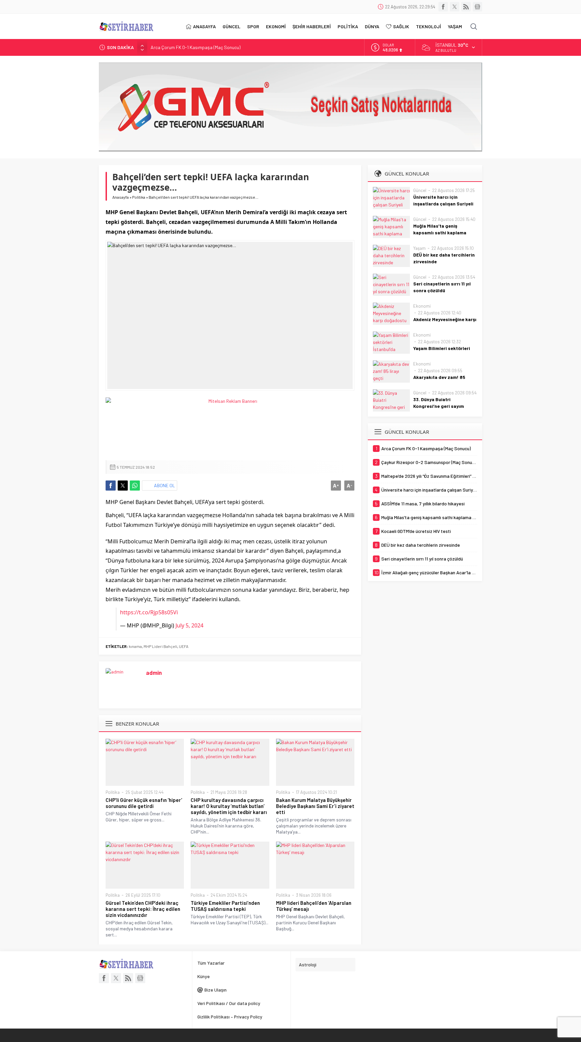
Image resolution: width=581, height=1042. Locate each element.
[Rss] (466, 6)
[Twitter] (454, 6)
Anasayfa (120, 197)
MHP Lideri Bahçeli (160, 646)
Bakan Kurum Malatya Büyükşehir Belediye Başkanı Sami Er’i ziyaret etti (315, 806)
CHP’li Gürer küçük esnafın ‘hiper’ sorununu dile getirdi (144, 803)
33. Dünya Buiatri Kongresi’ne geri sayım (438, 402)
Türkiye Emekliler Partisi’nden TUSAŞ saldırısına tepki (225, 906)
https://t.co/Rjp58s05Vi (149, 612)
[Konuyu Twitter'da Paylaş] (123, 485)
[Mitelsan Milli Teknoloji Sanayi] (230, 425)
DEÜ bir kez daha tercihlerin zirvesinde (444, 258)
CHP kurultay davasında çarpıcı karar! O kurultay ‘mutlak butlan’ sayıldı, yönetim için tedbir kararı (229, 806)
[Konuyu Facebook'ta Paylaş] (111, 485)
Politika (138, 197)
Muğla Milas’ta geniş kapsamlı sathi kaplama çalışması (439, 232)
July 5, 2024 (189, 625)
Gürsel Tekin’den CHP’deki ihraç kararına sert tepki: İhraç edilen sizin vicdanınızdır (143, 909)
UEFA (183, 646)
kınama (135, 646)
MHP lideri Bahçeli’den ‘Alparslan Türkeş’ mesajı (313, 906)
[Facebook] (443, 6)
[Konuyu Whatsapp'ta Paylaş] (135, 485)
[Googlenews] (477, 6)
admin (154, 672)
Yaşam (419, 248)
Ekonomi (422, 306)
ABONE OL (164, 485)
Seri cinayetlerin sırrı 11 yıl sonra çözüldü (442, 287)
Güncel (419, 190)
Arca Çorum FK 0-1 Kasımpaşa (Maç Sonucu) (195, 47)
